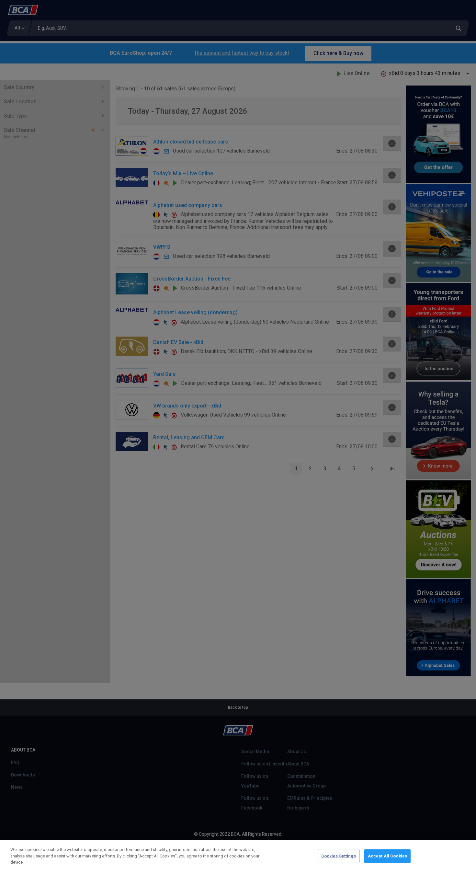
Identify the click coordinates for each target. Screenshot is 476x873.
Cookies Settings (338, 856)
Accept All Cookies (387, 856)
